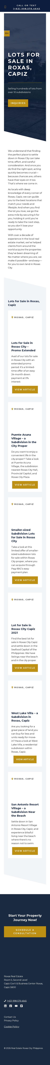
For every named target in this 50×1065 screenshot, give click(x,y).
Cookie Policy (11, 1026)
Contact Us (10, 1017)
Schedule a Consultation (25, 932)
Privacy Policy (11, 1020)
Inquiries (18, 103)
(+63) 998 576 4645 (17, 1001)
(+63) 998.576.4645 (26, 8)
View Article (25, 389)
